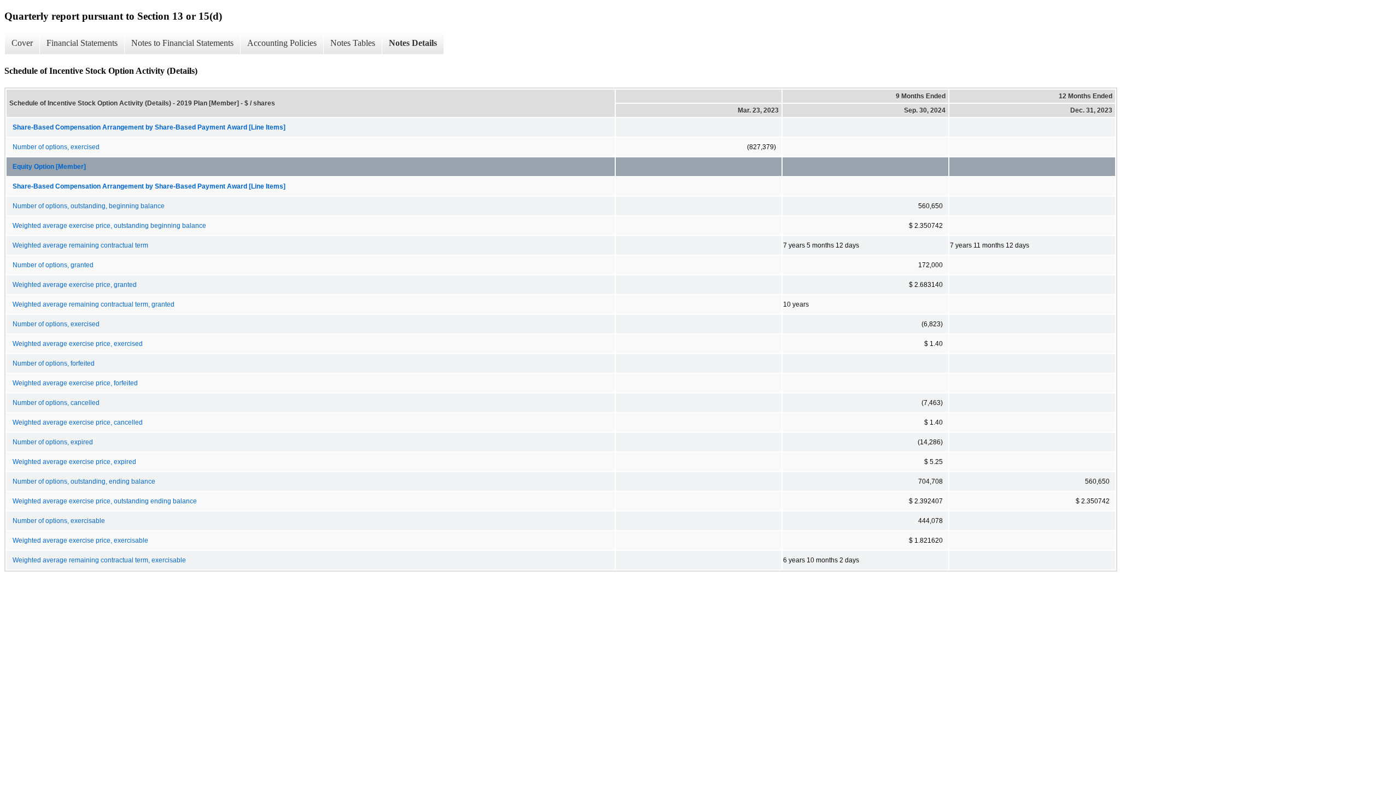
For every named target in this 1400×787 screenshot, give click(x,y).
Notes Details (413, 43)
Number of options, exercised (56, 147)
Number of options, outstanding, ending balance (84, 481)
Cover (22, 43)
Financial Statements (82, 43)
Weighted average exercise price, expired (74, 462)
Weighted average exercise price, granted (75, 284)
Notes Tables (352, 43)
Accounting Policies (282, 43)
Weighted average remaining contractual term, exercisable (99, 560)
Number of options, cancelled (56, 403)
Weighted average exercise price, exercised (78, 343)
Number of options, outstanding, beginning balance (89, 206)
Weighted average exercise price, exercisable (80, 540)
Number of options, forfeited (54, 363)
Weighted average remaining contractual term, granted (93, 304)
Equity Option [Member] (49, 166)
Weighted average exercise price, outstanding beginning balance (109, 225)
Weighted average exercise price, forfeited (75, 383)
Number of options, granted (53, 265)
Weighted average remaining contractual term (80, 245)
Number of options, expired (53, 442)
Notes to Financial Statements (182, 43)
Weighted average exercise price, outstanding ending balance (105, 501)
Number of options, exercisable (59, 521)
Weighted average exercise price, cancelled (78, 422)
